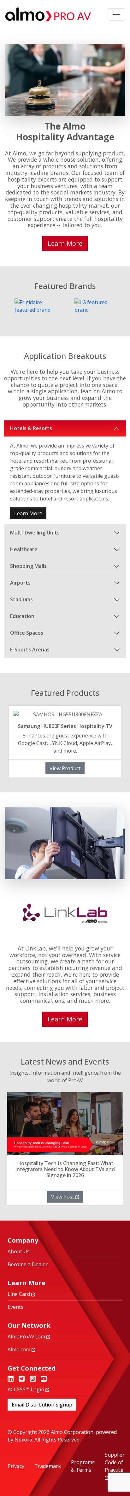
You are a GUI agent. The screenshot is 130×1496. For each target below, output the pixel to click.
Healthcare (24, 549)
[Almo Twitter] (22, 1379)
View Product (65, 768)
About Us (19, 1251)
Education (22, 616)
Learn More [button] (65, 243)
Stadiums (21, 599)
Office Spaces (26, 632)
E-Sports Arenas (30, 649)
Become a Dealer (28, 1264)
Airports (20, 582)
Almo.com (20, 1349)
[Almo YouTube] (44, 1379)
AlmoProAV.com (27, 1336)
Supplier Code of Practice (115, 1462)
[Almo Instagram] (33, 1379)
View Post (63, 1196)
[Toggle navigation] (116, 14)
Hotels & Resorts (31, 428)
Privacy (16, 1466)
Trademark (47, 1466)
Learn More (28, 513)
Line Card (19, 1294)
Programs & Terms (83, 1466)
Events (15, 1306)
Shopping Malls (28, 566)
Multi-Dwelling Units (35, 532)
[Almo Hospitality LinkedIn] (11, 1379)
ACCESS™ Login (26, 1389)
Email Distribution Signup (42, 1404)
